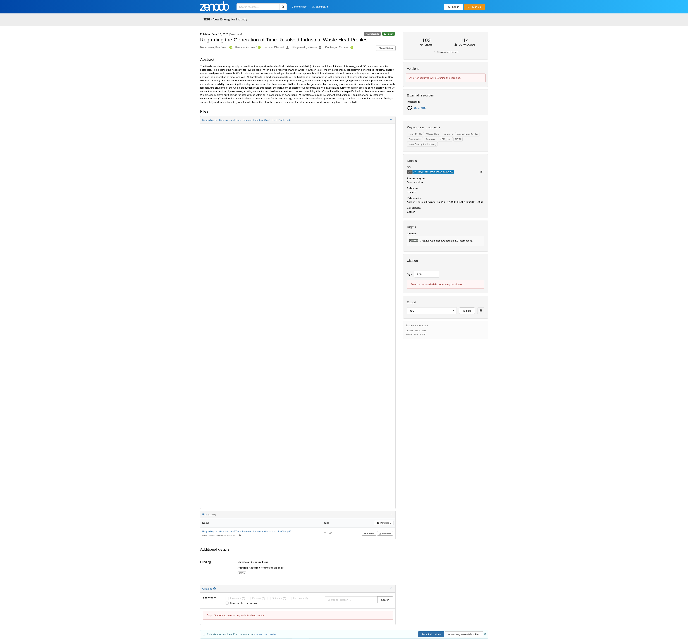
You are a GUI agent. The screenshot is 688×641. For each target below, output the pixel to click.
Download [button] (386, 533)
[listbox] (426, 274)
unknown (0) (300, 598)
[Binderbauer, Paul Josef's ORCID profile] (230, 47)
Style (409, 274)
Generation (415, 139)
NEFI (458, 139)
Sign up (476, 6)
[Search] (283, 6)
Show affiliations (386, 48)
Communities (299, 6)
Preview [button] (370, 533)
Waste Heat (432, 134)
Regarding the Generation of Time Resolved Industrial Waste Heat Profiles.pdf (246, 531)
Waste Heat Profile (467, 134)
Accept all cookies (431, 634)
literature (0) (237, 598)
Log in (455, 6)
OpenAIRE (420, 108)
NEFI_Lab (445, 139)
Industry (448, 134)
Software (431, 139)
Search (385, 599)
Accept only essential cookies (463, 634)
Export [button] (467, 310)
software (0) (279, 598)
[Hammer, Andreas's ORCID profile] (259, 47)
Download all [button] (385, 523)
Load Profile (415, 134)
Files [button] (209, 514)
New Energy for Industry (422, 144)
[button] (298, 120)
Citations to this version (244, 603)
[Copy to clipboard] (481, 171)
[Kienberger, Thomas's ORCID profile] (351, 47)
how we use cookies (265, 634)
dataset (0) (258, 598)
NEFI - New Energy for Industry (225, 19)
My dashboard (320, 6)
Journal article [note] (372, 34)
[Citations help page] (215, 588)
